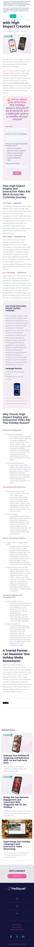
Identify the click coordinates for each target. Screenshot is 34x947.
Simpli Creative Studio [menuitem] (17, 929)
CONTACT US (17, 876)
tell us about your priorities (17, 100)
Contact (25, 689)
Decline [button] (21, 16)
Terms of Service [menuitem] (17, 927)
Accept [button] (13, 16)
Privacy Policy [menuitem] (17, 924)
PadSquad (8, 31)
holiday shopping (9, 73)
